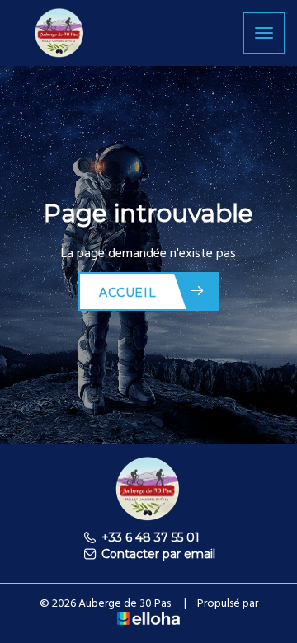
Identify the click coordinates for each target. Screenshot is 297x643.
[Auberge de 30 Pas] (59, 32)
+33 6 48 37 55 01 (150, 537)
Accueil (127, 292)
